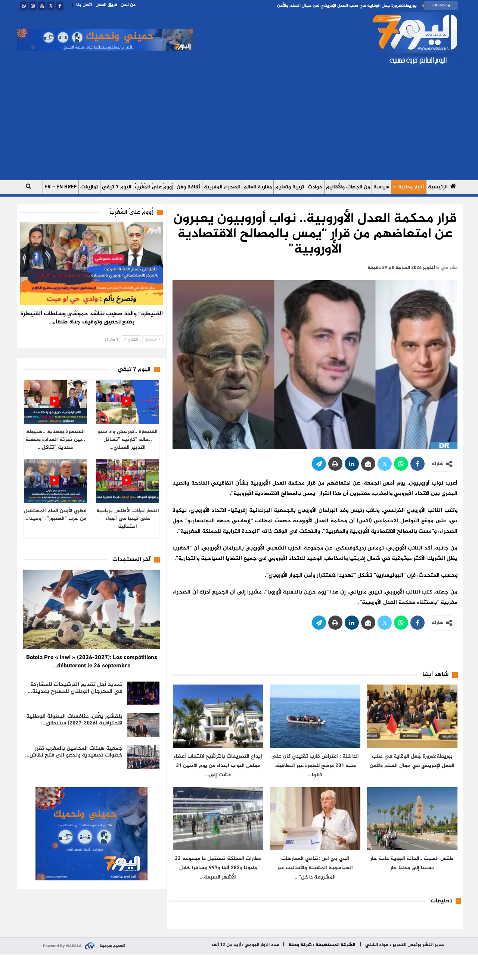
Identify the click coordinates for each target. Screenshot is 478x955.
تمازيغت (89, 187)
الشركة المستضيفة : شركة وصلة (321, 945)
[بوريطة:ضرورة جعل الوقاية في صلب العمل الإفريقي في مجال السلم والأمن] (412, 716)
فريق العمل (106, 5)
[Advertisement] (239, 124)
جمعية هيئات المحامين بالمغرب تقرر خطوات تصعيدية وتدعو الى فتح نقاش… (73, 752)
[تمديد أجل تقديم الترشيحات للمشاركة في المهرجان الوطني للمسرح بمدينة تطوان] (143, 693)
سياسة (381, 187)
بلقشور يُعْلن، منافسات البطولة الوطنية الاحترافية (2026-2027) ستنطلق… (74, 720)
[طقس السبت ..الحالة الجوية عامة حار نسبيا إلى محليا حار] (412, 818)
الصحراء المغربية (222, 187)
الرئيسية (438, 187)
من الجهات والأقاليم (348, 187)
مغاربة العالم (257, 187)
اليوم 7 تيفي (116, 187)
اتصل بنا (84, 5)
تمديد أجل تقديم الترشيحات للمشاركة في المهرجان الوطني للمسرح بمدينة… (75, 688)
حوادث (315, 187)
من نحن (128, 5)
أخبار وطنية (411, 187)
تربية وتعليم (289, 187)
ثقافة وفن (189, 187)
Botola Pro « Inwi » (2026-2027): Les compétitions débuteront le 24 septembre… (91, 662)
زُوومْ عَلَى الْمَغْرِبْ (154, 187)
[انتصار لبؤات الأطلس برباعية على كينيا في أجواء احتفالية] (127, 481)
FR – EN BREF (60, 187)
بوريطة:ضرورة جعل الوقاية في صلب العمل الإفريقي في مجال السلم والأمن (347, 5)
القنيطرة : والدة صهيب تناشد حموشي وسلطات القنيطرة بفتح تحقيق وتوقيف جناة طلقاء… (92, 318)
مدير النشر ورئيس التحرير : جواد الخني (404, 945)
